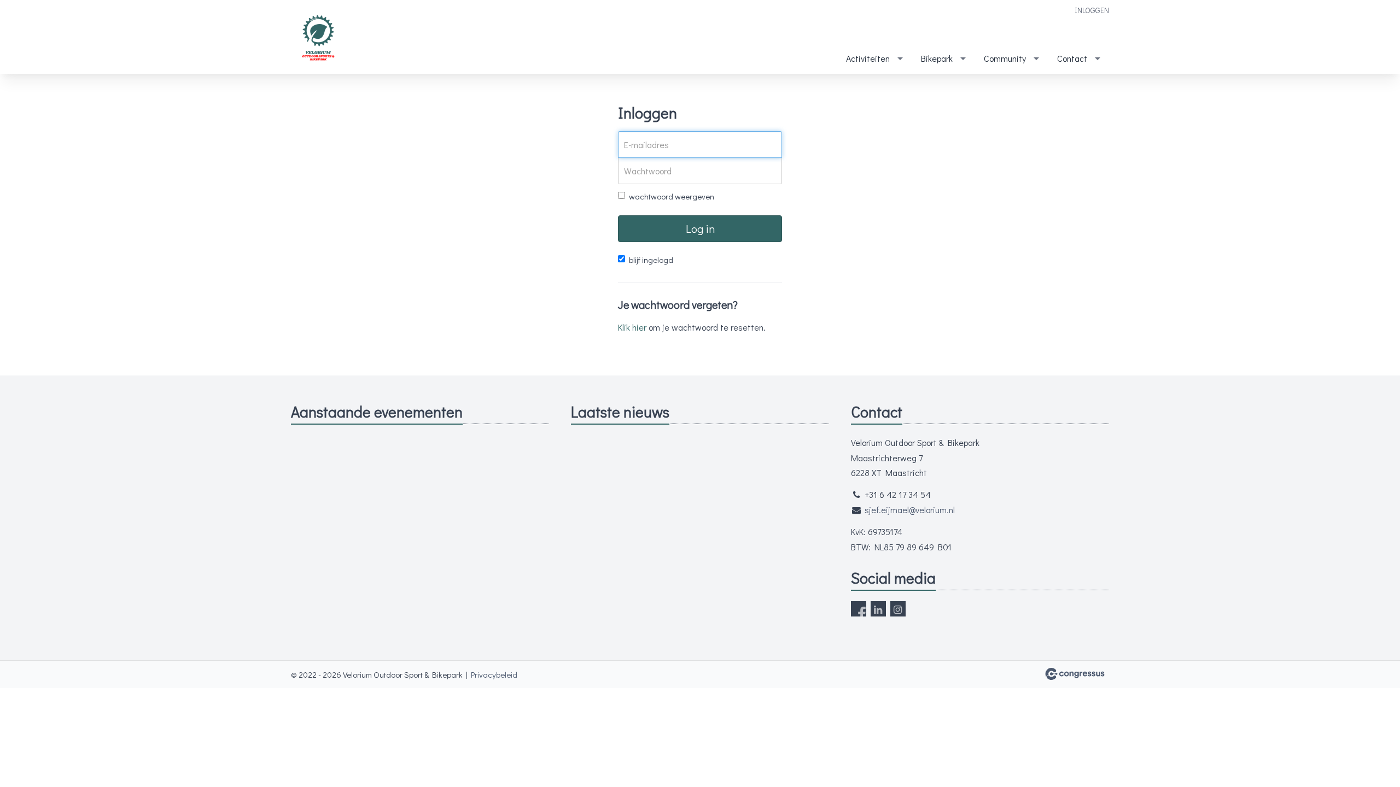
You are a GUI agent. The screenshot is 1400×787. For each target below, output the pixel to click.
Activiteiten (868, 58)
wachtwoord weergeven (671, 196)
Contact (1072, 58)
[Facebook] (858, 608)
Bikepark (937, 58)
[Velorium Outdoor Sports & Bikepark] (318, 37)
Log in (700, 228)
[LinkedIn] (878, 608)
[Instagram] (898, 608)
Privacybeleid (494, 674)
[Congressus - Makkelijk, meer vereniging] (1075, 674)
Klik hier (632, 327)
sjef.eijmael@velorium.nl (910, 509)
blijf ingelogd (651, 259)
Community (1005, 58)
